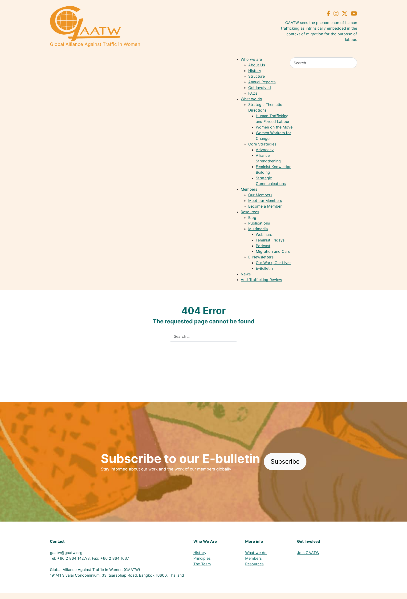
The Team (202, 564)
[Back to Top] (398, 590)
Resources (254, 564)
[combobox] (323, 62)
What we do (256, 552)
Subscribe (285, 461)
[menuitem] (251, 59)
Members (253, 558)
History (199, 552)
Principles (202, 558)
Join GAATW (308, 552)
